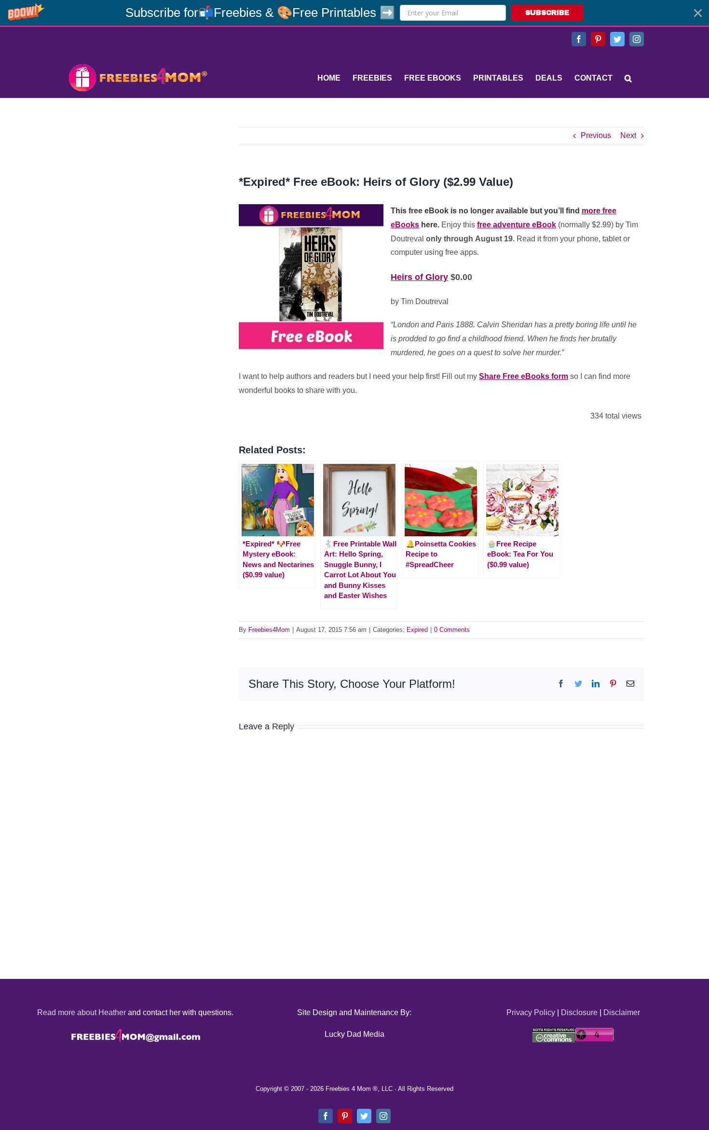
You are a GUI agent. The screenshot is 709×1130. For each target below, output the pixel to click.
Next (628, 135)
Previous (596, 135)
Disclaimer (621, 1012)
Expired (417, 629)
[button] (354, 13)
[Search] (628, 78)
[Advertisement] (137, 187)
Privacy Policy (530, 1012)
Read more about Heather (81, 1012)
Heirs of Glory (419, 277)
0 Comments (452, 629)
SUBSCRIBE (547, 12)
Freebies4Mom (269, 629)
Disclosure (579, 1012)
